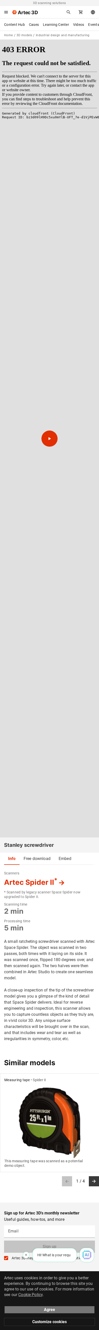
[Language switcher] (93, 12)
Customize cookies (49, 1321)
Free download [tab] (37, 858)
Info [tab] (11, 858)
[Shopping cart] (81, 12)
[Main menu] (6, 12)
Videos (78, 25)
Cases (34, 25)
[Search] (68, 12)
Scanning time (15, 904)
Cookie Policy (30, 1294)
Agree (49, 1309)
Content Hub (14, 25)
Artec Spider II (30, 882)
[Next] (94, 1181)
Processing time (17, 921)
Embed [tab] (65, 858)
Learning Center (56, 25)
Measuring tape (17, 1080)
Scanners (11, 873)
